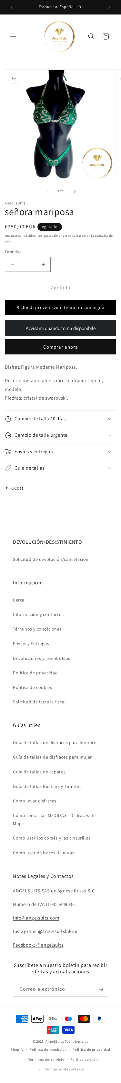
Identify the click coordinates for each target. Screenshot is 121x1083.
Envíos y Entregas (31, 643)
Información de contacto (64, 1069)
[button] (13, 36)
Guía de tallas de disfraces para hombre (54, 742)
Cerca (19, 600)
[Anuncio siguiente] (109, 7)
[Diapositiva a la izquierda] (46, 191)
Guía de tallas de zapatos (39, 772)
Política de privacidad (35, 673)
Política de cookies (32, 687)
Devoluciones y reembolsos (41, 658)
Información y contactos (38, 614)
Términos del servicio (46, 1059)
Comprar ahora (60, 347)
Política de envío (84, 1059)
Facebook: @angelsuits (38, 945)
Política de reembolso (48, 1049)
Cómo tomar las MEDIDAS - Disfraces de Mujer (54, 819)
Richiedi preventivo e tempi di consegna (60, 307)
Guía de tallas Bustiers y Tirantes (47, 786)
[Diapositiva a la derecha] (75, 191)
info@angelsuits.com (36, 918)
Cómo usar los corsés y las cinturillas (52, 838)
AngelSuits (54, 1041)
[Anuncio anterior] (12, 7)
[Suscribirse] (101, 989)
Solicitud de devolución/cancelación (51, 559)
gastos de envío (55, 235)
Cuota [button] (17, 488)
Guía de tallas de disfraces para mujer (52, 757)
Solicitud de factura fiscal (39, 702)
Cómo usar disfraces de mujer (44, 853)
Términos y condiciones (37, 629)
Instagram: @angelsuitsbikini (45, 931)
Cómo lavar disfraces (34, 801)
